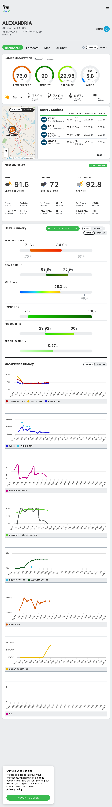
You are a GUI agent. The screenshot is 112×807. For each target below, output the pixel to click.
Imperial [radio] (92, 47)
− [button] (6, 155)
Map (41, 47)
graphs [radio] (89, 233)
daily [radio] (86, 228)
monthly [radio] (98, 228)
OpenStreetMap (20, 157)
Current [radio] (16, 110)
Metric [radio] (103, 47)
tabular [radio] (101, 233)
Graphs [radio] (89, 364)
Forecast (28, 47)
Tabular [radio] (101, 364)
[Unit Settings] (83, 47)
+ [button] (6, 150)
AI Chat (54, 47)
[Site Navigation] (107, 7)
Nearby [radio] (27, 110)
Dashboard (11, 47)
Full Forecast (98, 165)
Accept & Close (28, 798)
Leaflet (9, 157)
